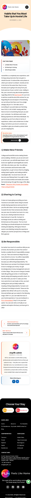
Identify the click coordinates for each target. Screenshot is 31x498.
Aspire (3, 445)
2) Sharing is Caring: (11, 67)
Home (3, 424)
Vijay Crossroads (22, 440)
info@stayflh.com (6, 464)
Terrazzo (3, 437)
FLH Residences (5, 426)
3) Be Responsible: (10, 70)
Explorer (3, 442)
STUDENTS (11, 7)
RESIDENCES (20, 7)
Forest (3, 440)
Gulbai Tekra (20, 437)
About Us (13, 424)
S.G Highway (20, 445)
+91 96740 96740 (6, 462)
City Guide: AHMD (15, 426)
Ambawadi (20, 448)
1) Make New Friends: (11, 65)
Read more (14, 140)
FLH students (23, 424)
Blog (2, 429)
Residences (4, 448)
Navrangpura (20, 442)
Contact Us (23, 426)
